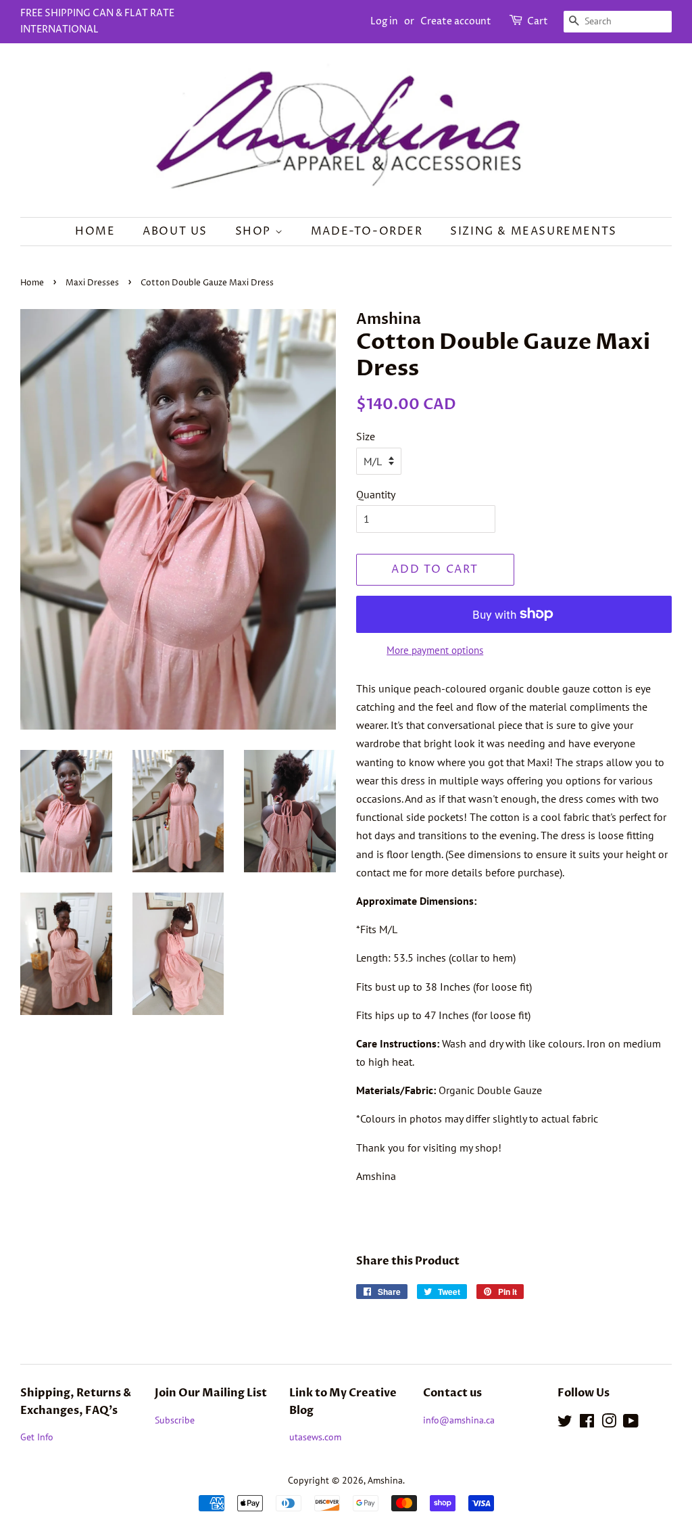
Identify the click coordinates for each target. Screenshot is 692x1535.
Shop (255, 231)
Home (95, 231)
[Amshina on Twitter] (565, 1423)
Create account (455, 21)
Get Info (36, 1437)
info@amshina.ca (459, 1420)
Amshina (385, 1480)
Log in (384, 21)
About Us (175, 231)
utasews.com (315, 1437)
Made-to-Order (367, 231)
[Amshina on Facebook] (587, 1423)
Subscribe (175, 1420)
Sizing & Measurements (533, 231)
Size (365, 436)
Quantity (375, 494)
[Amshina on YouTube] (631, 1423)
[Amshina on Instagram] (608, 1423)
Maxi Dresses (92, 283)
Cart (537, 21)
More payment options (435, 650)
